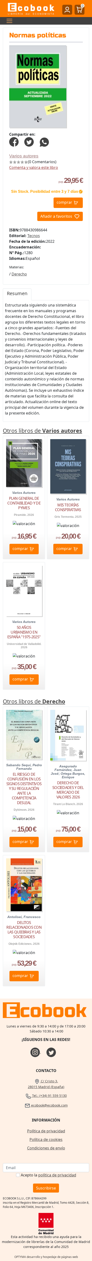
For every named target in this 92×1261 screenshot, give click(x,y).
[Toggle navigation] (8, 21)
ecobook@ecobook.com (49, 1105)
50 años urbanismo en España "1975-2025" (24, 632)
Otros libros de (42, 430)
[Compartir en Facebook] (14, 141)
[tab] (17, 294)
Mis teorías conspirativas (68, 507)
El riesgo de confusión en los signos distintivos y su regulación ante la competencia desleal (24, 788)
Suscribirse (46, 1188)
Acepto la (48, 1175)
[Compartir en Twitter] (29, 141)
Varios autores (23, 155)
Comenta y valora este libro (33, 167)
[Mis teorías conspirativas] (68, 466)
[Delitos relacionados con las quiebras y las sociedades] (24, 884)
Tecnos (33, 235)
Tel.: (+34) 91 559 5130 (49, 1095)
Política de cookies (46, 1139)
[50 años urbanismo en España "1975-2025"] (24, 590)
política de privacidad (57, 1175)
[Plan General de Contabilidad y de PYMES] (24, 463)
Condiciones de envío (46, 1148)
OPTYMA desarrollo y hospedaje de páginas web (46, 1257)
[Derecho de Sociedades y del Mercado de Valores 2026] (68, 735)
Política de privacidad (46, 1131)
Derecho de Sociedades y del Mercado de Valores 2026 (68, 789)
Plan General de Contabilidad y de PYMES (24, 503)
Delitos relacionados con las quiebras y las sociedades (23, 929)
